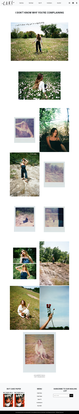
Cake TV (40, 2)
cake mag (8, 3)
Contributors (49, 2)
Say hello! (59, 2)
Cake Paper (31, 2)
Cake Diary (21, 2)
